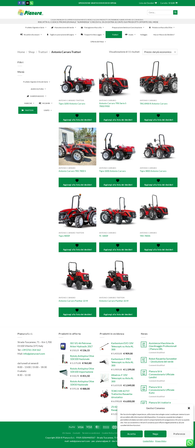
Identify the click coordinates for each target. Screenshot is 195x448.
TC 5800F (103, 236)
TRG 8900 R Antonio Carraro (153, 103)
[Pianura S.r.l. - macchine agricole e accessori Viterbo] (30, 12)
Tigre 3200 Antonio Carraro (72, 103)
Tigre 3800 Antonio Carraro (153, 171)
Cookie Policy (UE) (110, 433)
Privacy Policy (160, 441)
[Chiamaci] (31, 3)
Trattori (43, 52)
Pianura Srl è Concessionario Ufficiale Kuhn (161, 389)
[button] (188, 408)
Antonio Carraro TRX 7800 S (72, 171)
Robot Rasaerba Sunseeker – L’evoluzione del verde (163, 360)
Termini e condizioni (91, 433)
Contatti (76, 433)
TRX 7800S (145, 236)
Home (21, 52)
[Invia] (175, 12)
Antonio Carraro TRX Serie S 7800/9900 (112, 104)
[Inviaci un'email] (27, 3)
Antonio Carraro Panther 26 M (113, 300)
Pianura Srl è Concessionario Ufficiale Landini (161, 374)
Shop (31, 52)
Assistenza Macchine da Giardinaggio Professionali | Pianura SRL (163, 346)
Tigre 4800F (64, 236)
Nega (155, 433)
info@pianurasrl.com (34, 353)
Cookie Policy (148, 441)
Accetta (131, 433)
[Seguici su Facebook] (19, 3)
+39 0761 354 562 (31, 349)
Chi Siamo (66, 433)
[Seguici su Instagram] (23, 3)
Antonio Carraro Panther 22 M (73, 300)
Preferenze (179, 433)
